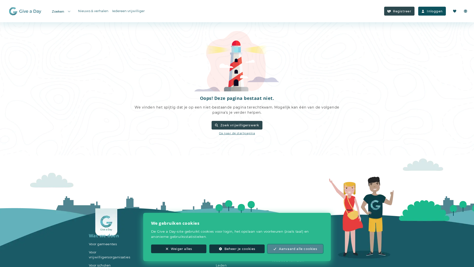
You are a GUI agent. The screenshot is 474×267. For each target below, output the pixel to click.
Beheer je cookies (239, 249)
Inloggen (435, 11)
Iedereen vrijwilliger (128, 11)
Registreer (402, 11)
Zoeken (58, 11)
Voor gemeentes (103, 244)
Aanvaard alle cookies (298, 249)
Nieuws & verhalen (93, 11)
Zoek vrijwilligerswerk (239, 125)
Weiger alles (181, 249)
